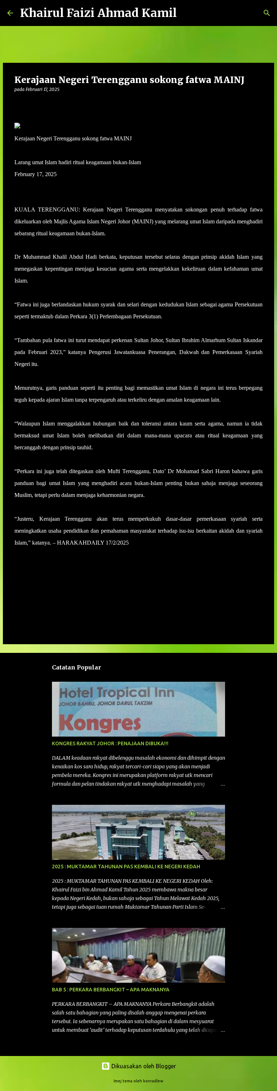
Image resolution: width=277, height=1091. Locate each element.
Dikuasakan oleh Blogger (143, 1066)
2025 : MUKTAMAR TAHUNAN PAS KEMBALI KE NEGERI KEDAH (126, 866)
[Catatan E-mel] (18, 555)
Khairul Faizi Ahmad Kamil (98, 13)
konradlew (153, 1081)
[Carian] (187, 13)
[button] (18, 104)
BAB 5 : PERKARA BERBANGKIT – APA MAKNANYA (111, 989)
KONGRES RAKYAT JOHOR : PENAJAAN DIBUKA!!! (110, 743)
